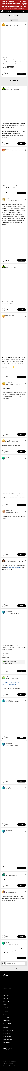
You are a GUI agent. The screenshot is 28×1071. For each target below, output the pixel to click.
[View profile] (3, 24)
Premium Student (7, 1039)
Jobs (4, 985)
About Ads (5, 1063)
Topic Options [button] (13, 20)
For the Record (7, 988)
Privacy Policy (5, 1061)
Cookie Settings (12, 1061)
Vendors (5, 1007)
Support (5, 1014)
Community (8, 11)
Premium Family (7, 1036)
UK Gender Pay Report (7, 1068)
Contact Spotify (7, 1023)
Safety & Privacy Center (11, 1059)
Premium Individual (8, 1030)
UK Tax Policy (14, 1065)
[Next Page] (18, 84)
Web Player (6, 1017)
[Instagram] (5, 1048)
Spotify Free (6, 1042)
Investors (5, 1004)
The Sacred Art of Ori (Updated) (13, 567)
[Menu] (25, 11)
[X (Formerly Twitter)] (9, 1048)
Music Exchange (10, 67)
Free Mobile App (7, 1020)
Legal (4, 1059)
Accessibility (11, 1063)
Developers (6, 998)
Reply (21, 74)
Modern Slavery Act (6, 1065)
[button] (25, 25)
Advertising (6, 1001)
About (5, 982)
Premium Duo (6, 1033)
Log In (22, 11)
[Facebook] (14, 1048)
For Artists (6, 995)
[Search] (19, 11)
